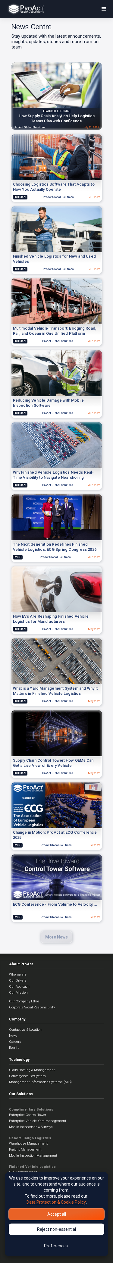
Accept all (56, 1214)
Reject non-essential (56, 1229)
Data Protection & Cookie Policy (56, 1202)
